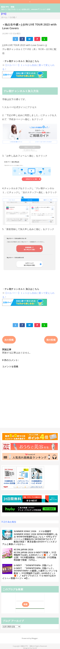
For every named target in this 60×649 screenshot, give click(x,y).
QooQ (34, 648)
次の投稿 (9, 339)
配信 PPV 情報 (8, 7)
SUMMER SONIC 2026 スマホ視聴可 (32, 531)
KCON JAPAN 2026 (23, 549)
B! (29, 39)
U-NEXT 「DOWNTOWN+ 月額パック (33, 565)
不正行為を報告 (8, 521)
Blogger (35, 638)
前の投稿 (51, 339)
